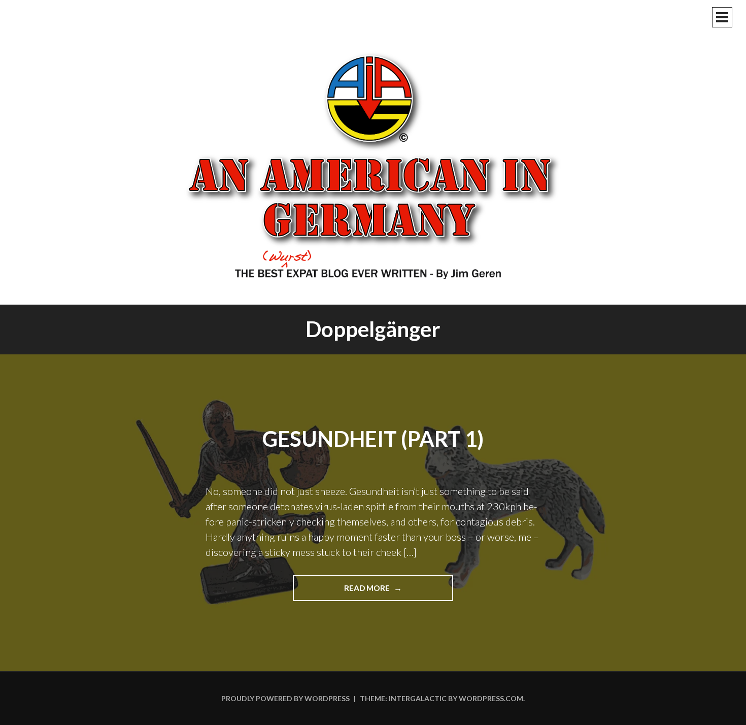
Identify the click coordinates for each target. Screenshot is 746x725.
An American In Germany (373, 165)
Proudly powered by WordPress (285, 698)
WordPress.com (491, 698)
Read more (394, 592)
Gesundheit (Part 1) (373, 438)
